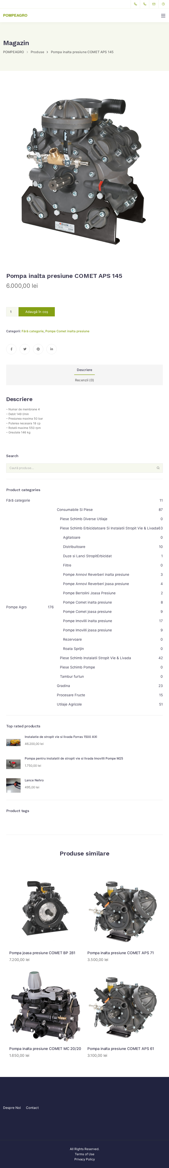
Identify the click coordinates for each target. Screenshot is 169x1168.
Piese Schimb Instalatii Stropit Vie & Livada (95, 658)
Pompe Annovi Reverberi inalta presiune (96, 574)
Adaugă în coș (36, 312)
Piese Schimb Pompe (77, 667)
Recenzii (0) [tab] (84, 380)
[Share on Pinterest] (38, 349)
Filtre (67, 565)
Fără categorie (33, 331)
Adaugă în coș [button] (45, 930)
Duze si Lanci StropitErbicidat (87, 556)
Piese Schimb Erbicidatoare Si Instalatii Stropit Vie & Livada (109, 528)
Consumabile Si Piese (75, 510)
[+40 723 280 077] (136, 4)
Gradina (63, 686)
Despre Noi (12, 1108)
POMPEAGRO (15, 15)
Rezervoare (72, 639)
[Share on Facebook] (11, 349)
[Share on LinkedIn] (51, 349)
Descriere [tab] (84, 370)
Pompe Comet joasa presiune (87, 612)
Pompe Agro (16, 607)
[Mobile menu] (163, 15)
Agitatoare (71, 537)
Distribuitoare (74, 547)
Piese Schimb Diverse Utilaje (83, 519)
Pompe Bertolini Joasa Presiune (89, 593)
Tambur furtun (72, 676)
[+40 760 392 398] (145, 4)
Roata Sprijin (73, 649)
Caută (158, 468)
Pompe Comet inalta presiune (67, 331)
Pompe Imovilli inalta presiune (87, 621)
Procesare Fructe (71, 695)
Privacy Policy (84, 1159)
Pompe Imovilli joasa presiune (87, 630)
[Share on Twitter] (25, 349)
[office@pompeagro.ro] (156, 4)
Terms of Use (84, 1154)
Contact (32, 1108)
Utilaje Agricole (69, 704)
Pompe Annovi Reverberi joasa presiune (96, 584)
